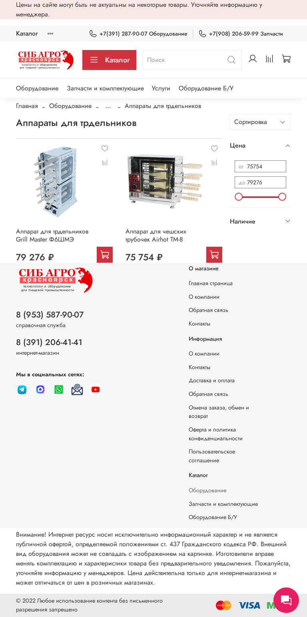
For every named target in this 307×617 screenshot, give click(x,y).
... (108, 106)
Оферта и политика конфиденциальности (216, 433)
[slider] (239, 197)
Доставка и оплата (212, 380)
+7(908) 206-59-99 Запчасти (246, 34)
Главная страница (211, 283)
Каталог (27, 33)
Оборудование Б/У (206, 88)
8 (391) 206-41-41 (49, 342)
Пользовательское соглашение (212, 455)
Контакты (199, 323)
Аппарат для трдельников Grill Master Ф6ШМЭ (52, 235)
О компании (204, 297)
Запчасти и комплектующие (105, 88)
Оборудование (37, 88)
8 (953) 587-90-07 (50, 315)
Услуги (161, 88)
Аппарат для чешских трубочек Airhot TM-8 (156, 235)
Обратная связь (208, 310)
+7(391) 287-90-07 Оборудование (143, 34)
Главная (27, 105)
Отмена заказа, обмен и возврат (219, 411)
